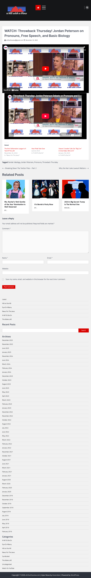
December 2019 (7, 495)
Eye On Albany (7, 307)
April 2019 (5, 527)
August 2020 (6, 479)
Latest (4, 299)
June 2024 (5, 360)
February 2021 (7, 472)
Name (5, 258)
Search (83, 330)
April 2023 (5, 396)
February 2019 (7, 531)
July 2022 (5, 428)
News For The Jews (8, 311)
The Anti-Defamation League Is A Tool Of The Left (15, 149)
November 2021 (7, 452)
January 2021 (6, 475)
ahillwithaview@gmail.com (14, 40)
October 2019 (6, 503)
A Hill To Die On (7, 315)
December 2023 (7, 376)
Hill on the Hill (6, 303)
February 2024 (7, 368)
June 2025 (5, 348)
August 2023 (6, 384)
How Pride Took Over (38, 148)
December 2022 (7, 412)
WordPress (75, 575)
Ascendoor (56, 575)
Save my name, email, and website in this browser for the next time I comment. (35, 279)
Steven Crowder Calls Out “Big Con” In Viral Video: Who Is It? (70, 149)
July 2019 (5, 515)
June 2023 (5, 388)
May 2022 (5, 436)
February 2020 (7, 487)
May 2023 (5, 392)
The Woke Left (7, 319)
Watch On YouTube (8, 568)
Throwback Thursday (50, 162)
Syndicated (5, 556)
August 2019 (6, 511)
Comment (6, 228)
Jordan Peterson (27, 162)
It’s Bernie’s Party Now (43, 204)
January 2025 (6, 352)
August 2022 (6, 424)
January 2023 (6, 408)
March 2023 (6, 400)
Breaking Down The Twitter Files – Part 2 (21, 168)
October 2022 (6, 420)
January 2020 (6, 491)
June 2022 (5, 432)
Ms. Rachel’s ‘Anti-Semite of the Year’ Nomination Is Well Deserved (14, 204)
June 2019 (5, 519)
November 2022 (7, 416)
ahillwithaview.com (33, 575)
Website (5, 268)
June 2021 (5, 464)
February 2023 (7, 404)
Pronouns (37, 162)
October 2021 (6, 456)
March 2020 (6, 483)
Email (50, 258)
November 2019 (7, 499)
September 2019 (7, 507)
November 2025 (7, 344)
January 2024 (6, 372)
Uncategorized (7, 564)
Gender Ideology (14, 162)
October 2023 (6, 380)
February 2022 (7, 444)
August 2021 (6, 460)
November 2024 (7, 356)
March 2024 (6, 364)
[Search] (87, 7)
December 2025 (7, 340)
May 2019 (5, 523)
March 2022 (6, 440)
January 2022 (6, 448)
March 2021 (6, 468)
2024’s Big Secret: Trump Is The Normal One (74, 203)
